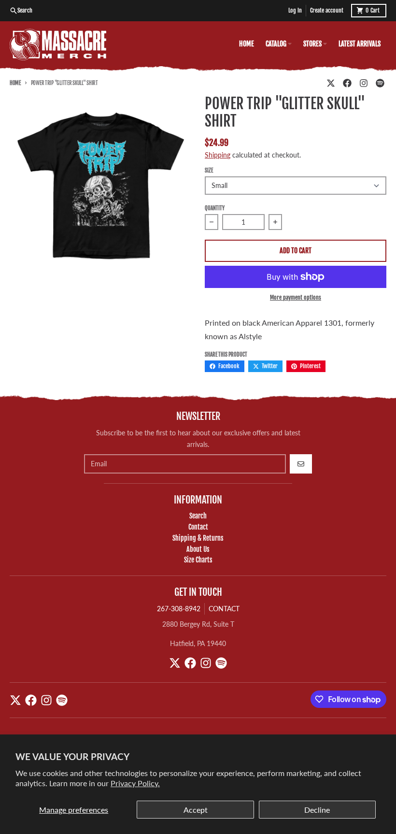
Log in (295, 10)
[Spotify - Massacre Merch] (380, 83)
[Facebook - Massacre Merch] (347, 83)
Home (15, 83)
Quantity (215, 208)
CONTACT (224, 608)
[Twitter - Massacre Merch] (331, 83)
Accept (196, 809)
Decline (317, 809)
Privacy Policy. (135, 783)
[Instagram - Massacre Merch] (363, 83)
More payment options (295, 297)
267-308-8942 (178, 608)
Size (209, 170)
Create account (326, 10)
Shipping (217, 155)
